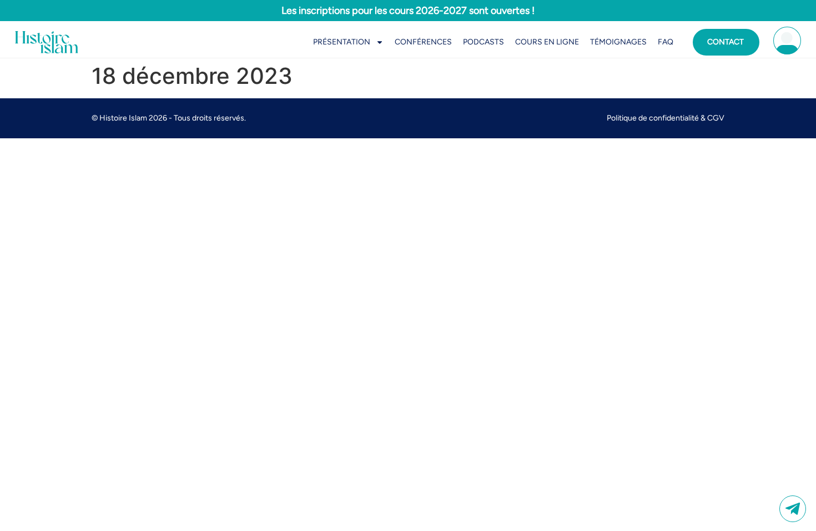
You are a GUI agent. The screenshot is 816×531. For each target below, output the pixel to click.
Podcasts (483, 42)
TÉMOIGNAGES (618, 42)
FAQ (665, 42)
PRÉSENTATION (341, 42)
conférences (423, 42)
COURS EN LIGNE (547, 42)
